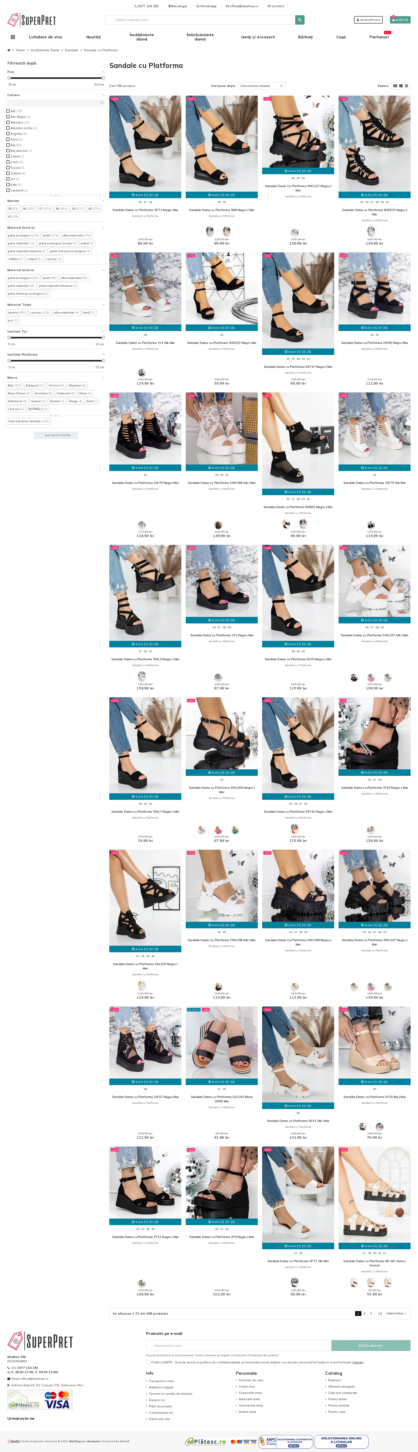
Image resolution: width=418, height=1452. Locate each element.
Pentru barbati (338, 1405)
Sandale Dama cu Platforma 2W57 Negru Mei (145, 1097)
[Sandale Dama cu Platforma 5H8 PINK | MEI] (227, 231)
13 (380, 1313)
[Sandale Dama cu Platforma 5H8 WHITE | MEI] (210, 231)
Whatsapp (208, 6)
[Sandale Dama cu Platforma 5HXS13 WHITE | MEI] (371, 231)
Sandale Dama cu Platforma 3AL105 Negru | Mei (145, 966)
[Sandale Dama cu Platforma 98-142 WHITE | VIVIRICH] (371, 1282)
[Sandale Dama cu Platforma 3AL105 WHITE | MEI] (142, 985)
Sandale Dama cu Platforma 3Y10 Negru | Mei (374, 788)
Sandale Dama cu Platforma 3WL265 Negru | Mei (222, 790)
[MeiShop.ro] (31, 19)
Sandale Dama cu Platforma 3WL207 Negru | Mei (374, 942)
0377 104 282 (146, 6)
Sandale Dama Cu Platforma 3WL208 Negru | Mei (298, 942)
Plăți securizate (160, 1406)
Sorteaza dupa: (223, 86)
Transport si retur (161, 1381)
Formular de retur (251, 1380)
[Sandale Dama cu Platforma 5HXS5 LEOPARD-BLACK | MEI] (286, 524)
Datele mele (247, 1411)
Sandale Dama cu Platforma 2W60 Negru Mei (374, 343)
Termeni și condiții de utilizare (170, 1393)
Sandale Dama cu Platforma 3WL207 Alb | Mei (374, 635)
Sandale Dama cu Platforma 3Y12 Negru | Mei (145, 1237)
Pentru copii (337, 1411)
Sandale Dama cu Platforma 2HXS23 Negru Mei (221, 343)
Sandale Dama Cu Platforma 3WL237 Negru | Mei (298, 188)
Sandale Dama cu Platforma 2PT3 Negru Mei (145, 210)
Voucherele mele (251, 1405)
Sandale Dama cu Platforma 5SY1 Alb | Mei (298, 1121)
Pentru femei (337, 1399)
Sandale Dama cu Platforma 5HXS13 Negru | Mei (374, 212)
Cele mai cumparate (342, 1393)
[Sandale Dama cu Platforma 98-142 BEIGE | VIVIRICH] (388, 1282)
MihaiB (125, 1441)
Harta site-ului (159, 1419)
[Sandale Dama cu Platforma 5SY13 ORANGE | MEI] (295, 828)
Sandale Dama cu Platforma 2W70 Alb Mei (375, 483)
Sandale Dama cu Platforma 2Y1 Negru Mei (221, 635)
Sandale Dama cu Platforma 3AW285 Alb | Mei (222, 483)
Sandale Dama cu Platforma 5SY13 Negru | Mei (298, 812)
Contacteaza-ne (161, 1412)
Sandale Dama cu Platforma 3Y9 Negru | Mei (221, 1237)
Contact (276, 6)
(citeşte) (358, 1362)
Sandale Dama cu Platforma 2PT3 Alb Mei (298, 1261)
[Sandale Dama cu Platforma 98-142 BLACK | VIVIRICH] (354, 1282)
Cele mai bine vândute (255, 86)
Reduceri (334, 1380)
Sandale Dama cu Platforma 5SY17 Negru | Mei (298, 367)
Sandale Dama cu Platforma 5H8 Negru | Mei (221, 210)
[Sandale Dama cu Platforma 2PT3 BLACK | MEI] (295, 1282)
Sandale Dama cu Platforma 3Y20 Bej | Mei (375, 1097)
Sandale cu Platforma (145, 216)
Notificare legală (161, 1387)
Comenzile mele (250, 1393)
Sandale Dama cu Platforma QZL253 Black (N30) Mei (222, 1099)
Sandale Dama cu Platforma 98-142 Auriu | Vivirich (374, 1263)
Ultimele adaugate (341, 1386)
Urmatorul (396, 1313)
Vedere (383, 86)
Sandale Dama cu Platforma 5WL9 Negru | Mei (145, 659)
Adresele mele (249, 1399)
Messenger (179, 6)
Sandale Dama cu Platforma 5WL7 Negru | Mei (145, 812)
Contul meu (247, 1386)
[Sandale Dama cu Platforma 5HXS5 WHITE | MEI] (303, 524)
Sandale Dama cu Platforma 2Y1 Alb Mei (145, 343)
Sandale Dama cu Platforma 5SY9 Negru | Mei (298, 659)
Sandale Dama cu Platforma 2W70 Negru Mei (145, 483)
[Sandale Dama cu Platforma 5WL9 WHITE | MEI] (142, 676)
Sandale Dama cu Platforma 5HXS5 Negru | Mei (298, 507)
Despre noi (157, 1400)
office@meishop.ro (242, 6)
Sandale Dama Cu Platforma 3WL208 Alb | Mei (222, 940)
